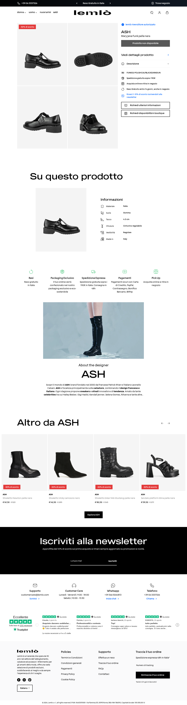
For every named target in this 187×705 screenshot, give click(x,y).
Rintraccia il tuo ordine (152, 675)
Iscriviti (112, 561)
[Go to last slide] (162, 423)
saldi (55, 12)
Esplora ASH (93, 514)
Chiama (150, 598)
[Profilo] (159, 12)
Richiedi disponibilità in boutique (147, 113)
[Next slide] (169, 423)
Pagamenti (66, 668)
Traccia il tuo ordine (108, 663)
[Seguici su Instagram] (24, 680)
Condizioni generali (71, 663)
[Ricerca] (152, 12)
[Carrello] (167, 12)
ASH (125, 31)
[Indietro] (76, 3)
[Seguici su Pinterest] (29, 680)
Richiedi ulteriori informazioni (145, 105)
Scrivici (33, 598)
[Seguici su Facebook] (18, 680)
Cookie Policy (68, 679)
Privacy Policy (68, 674)
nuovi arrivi (45, 12)
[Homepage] (92, 12)
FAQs (101, 668)
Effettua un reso (106, 657)
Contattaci (103, 674)
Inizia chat (111, 598)
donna (20, 12)
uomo (32, 12)
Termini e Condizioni (71, 657)
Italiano (24, 688)
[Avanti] (110, 3)
